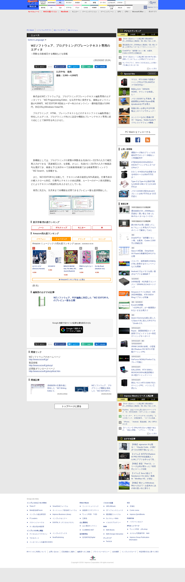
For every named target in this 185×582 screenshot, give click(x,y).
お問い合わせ (54, 552)
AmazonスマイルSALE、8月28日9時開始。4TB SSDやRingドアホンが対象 (143, 294)
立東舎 (84, 518)
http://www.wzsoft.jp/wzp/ (41, 365)
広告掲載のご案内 (67, 552)
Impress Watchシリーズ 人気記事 (138, 396)
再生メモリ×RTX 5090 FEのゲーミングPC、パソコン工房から (143, 385)
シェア (62, 67)
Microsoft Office (137, 12)
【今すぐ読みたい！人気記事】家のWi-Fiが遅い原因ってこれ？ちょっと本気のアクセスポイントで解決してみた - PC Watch (139, 59)
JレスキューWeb (112, 518)
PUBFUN (130, 518)
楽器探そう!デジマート (90, 510)
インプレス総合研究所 (38, 514)
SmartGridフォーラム (60, 506)
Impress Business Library (62, 514)
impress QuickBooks (137, 514)
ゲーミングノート (107, 12)
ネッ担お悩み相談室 (37, 526)
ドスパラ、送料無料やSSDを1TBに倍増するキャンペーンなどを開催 (143, 264)
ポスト (42, 67)
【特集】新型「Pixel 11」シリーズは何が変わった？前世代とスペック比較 (143, 466)
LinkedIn (102, 67)
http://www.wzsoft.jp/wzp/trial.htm (44, 371)
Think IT (32, 506)
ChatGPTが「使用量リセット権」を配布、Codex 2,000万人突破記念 (143, 240)
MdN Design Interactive (114, 534)
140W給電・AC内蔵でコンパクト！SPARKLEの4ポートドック (143, 284)
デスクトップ (61, 228)
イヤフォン (41, 239)
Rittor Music (84, 503)
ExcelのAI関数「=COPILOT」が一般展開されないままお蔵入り (143, 307)
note (88, 67)
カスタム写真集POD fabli (139, 533)
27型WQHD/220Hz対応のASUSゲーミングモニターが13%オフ (143, 165)
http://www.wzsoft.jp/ (38, 359)
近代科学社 (84, 534)
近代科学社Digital (88, 537)
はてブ (75, 67)
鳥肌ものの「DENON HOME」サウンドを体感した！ (142, 92)
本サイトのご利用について (36, 552)
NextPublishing (58, 537)
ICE (128, 503)
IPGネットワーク (133, 526)
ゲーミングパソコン (89, 12)
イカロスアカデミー (113, 522)
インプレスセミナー (60, 518)
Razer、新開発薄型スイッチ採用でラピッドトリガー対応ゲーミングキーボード (143, 333)
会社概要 (115, 552)
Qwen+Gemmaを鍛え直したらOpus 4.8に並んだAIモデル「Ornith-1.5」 (143, 320)
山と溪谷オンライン (89, 526)
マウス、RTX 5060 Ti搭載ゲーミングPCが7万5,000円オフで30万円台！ (143, 82)
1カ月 (153, 34)
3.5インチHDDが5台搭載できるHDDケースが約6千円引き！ (143, 174)
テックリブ (107, 538)
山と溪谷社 (84, 522)
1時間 (123, 34)
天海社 (132, 506)
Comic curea (134, 510)
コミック (102, 239)
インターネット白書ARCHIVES (41, 542)
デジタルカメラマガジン (38, 534)
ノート (41, 228)
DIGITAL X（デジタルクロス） (64, 522)
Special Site (129, 74)
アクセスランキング (132, 31)
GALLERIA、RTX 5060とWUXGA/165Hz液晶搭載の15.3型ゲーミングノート (142, 372)
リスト (50, 67)
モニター (75, 12)
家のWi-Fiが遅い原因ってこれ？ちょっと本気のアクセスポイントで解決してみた (143, 227)
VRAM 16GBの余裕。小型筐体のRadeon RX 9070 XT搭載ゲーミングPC (143, 349)
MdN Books (110, 530)
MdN (105, 526)
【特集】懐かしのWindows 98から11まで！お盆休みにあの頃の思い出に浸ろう (143, 485)
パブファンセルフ (136, 522)
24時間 (132, 34)
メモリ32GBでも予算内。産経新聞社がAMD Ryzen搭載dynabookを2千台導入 (143, 101)
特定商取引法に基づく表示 (149, 552)
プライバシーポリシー (101, 552)
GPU (119, 12)
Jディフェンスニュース (114, 510)
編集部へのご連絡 (83, 552)
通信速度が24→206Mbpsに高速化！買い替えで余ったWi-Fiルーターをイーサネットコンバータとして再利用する (139, 47)
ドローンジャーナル (37, 522)
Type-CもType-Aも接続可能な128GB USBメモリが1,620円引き (143, 184)
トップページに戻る (71, 406)
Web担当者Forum (36, 510)
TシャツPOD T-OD (89, 514)
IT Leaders (33, 518)
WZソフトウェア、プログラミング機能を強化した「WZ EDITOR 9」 (101, 388)
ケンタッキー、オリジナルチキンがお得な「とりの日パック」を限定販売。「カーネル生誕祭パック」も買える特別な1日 (139, 418)
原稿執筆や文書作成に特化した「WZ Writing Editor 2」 (56, 388)
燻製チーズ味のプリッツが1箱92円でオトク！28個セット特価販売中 (143, 155)
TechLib (109, 541)
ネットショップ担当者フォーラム (65, 510)
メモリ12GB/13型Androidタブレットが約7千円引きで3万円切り (143, 193)
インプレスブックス (60, 533)
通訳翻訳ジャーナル (113, 514)
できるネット (34, 538)
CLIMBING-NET (88, 530)
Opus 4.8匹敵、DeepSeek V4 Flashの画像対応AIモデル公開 (143, 253)
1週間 (143, 34)
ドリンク (81, 239)
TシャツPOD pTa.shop (138, 529)
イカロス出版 (108, 503)
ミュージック (61, 239)
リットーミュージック (90, 506)
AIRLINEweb (111, 506)
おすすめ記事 (129, 439)
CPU (126, 12)
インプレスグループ (129, 552)
